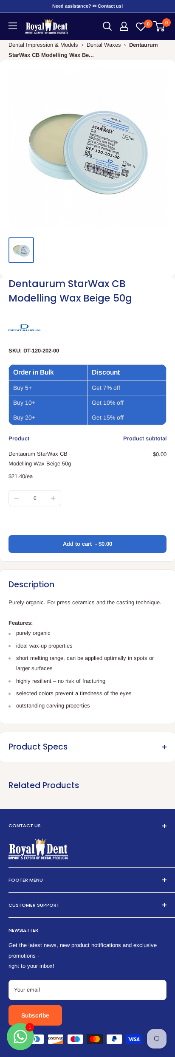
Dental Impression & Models (43, 45)
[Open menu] (12, 26)
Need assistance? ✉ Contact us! (87, 5)
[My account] (124, 26)
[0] (159, 26)
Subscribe (35, 1015)
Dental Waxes (104, 45)
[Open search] (107, 26)
